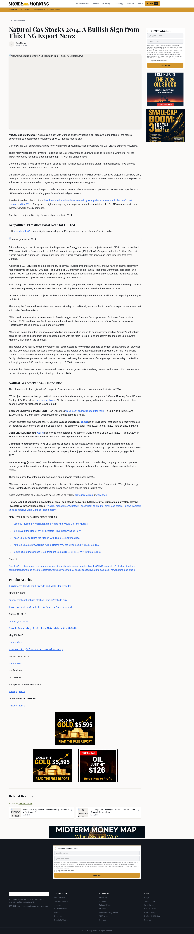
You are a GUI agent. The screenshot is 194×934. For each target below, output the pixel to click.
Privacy (13, 691)
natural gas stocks (125, 570)
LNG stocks (117, 566)
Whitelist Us (149, 905)
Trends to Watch (82, 4)
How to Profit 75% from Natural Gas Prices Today (36, 649)
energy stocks (16, 600)
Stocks (96, 4)
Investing (106, 4)
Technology (118, 4)
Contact (102, 920)
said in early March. (46, 400)
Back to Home (19, 20)
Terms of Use (149, 901)
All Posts (130, 4)
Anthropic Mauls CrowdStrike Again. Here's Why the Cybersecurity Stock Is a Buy (56, 545)
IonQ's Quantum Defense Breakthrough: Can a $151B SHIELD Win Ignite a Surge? (57, 552)
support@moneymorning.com (35, 906)
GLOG (84, 422)
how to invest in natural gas (78, 566)
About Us (103, 898)
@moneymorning (84, 495)
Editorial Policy (105, 905)
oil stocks (47, 600)
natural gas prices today (79, 570)
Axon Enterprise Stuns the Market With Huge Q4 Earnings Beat (47, 538)
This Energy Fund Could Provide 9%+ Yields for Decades (40, 586)
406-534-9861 (15, 906)
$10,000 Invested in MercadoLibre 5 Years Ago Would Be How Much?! (51, 524)
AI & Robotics (25, 9)
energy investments (54, 566)
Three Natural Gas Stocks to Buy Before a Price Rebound (40, 607)
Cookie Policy (149, 912)
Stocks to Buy (59, 600)
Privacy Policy (164, 56)
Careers (102, 901)
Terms (22, 691)
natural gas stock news (104, 570)
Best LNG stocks (18, 566)
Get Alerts (165, 65)
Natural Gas (15, 642)
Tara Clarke (25, 803)
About (140, 4)
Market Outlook (55, 9)
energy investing (35, 566)
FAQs (146, 898)
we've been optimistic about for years (84, 411)
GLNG (40, 432)
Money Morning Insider (108, 912)
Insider (152, 4)
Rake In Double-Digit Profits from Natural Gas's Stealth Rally (43, 628)
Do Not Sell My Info (152, 916)
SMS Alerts (103, 916)
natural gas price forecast (33, 570)
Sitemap (147, 920)
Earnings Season (39, 9)
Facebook (101, 495)
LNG (95, 566)
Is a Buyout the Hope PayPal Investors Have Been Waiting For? (47, 531)
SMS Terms (174, 56)
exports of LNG (22, 231)
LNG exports (104, 566)
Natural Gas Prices (57, 570)
